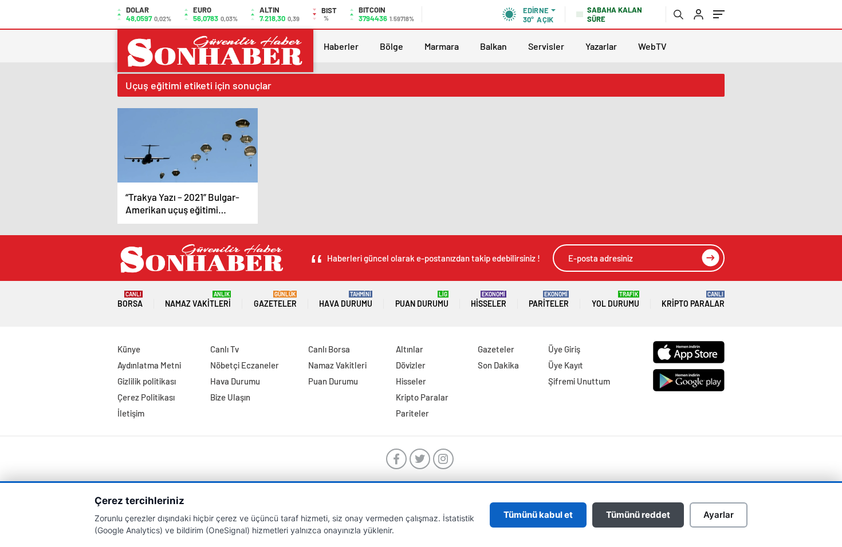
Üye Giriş (564, 349)
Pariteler (549, 299)
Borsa (130, 299)
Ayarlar (718, 514)
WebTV (652, 46)
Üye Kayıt (565, 365)
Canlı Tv (224, 349)
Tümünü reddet (638, 514)
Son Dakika (498, 365)
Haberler (341, 46)
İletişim (130, 413)
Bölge (391, 46)
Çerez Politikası (146, 397)
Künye (128, 349)
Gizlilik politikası (146, 381)
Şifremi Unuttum (579, 381)
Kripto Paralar (693, 299)
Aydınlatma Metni (149, 365)
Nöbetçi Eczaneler (244, 365)
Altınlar (409, 349)
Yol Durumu (615, 299)
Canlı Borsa (329, 349)
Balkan (493, 46)
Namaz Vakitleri (198, 299)
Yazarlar (601, 46)
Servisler (546, 46)
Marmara (441, 46)
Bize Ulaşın (230, 397)
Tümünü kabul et (538, 514)
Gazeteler (275, 299)
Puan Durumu (421, 299)
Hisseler (488, 299)
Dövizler (411, 365)
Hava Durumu (345, 299)
